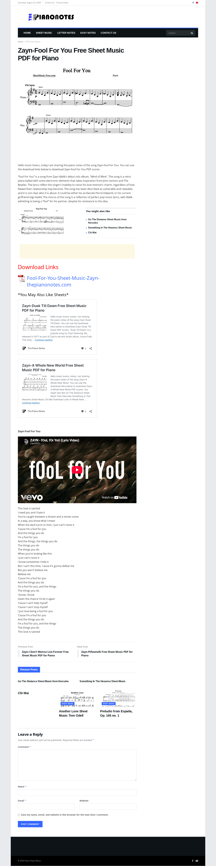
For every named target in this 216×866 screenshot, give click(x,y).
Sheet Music (44, 32)
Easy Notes (88, 32)
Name (22, 786)
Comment (24, 746)
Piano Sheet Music (33, 860)
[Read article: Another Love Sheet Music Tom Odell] (77, 698)
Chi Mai (92, 232)
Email (22, 800)
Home (27, 32)
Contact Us (50, 2)
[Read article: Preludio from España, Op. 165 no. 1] (118, 698)
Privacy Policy (62, 2)
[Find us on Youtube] (197, 3)
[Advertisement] (77, 155)
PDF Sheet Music (33, 41)
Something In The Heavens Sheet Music (110, 227)
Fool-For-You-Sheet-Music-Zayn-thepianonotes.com (63, 281)
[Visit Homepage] (46, 16)
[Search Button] (192, 33)
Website (84, 800)
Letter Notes (66, 32)
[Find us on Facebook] (193, 3)
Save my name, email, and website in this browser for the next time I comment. (64, 814)
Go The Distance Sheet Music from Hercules (43, 681)
